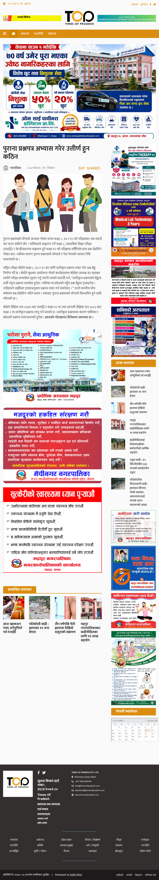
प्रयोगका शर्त (150, 875)
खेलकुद (119, 851)
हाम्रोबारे (135, 4)
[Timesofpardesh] (133, 171)
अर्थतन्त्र (52, 33)
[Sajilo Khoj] (32, 20)
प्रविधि (40, 845)
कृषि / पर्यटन (40, 851)
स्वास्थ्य (118, 845)
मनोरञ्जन (145, 840)
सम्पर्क (129, 875)
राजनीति (38, 33)
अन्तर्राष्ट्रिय (14, 851)
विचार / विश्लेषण (92, 840)
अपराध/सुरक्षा (66, 845)
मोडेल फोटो (145, 851)
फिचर (66, 851)
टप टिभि (145, 845)
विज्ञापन (138, 875)
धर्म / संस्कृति (92, 845)
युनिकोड (144, 4)
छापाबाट (93, 851)
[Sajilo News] (133, 527)
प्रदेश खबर (66, 840)
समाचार (25, 33)
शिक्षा (118, 840)
